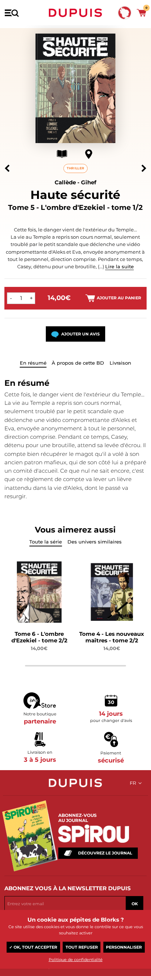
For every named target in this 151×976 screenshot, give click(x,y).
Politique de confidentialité (76, 959)
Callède (65, 182)
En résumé (33, 363)
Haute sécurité (75, 195)
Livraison (120, 363)
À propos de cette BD (78, 363)
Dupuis (75, 12)
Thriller (75, 168)
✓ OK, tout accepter (33, 947)
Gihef (88, 182)
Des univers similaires (94, 542)
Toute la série (45, 542)
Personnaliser (124, 947)
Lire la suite (119, 266)
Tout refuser (82, 947)
